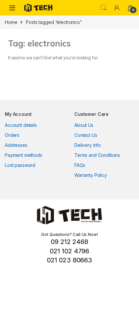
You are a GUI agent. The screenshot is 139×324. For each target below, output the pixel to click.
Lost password (20, 165)
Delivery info (87, 145)
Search (103, 7)
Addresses (16, 145)
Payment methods (23, 155)
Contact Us (85, 135)
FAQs (79, 165)
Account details (21, 125)
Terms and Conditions (97, 155)
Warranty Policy (90, 175)
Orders (12, 135)
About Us (83, 125)
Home (11, 22)
